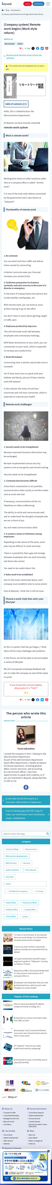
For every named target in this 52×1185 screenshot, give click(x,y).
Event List (32, 1144)
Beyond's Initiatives (13, 1148)
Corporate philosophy (11, 1115)
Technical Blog (12, 849)
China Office (11, 916)
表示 (25, 104)
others (20, 44)
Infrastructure (31, 849)
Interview (10, 877)
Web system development (17, 856)
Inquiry (27, 4)
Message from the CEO (11, 1118)
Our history (7, 1124)
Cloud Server (8, 1135)
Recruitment (10, 44)
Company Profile (9, 1112)
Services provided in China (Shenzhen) (38, 1125)
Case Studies (10, 1131)
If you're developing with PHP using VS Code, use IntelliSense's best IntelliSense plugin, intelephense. (25, 814)
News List (32, 1135)
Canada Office (30, 909)
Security (26, 863)
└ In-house (39, 891)
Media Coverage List (35, 1141)
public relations (12, 870)
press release (33, 1138)
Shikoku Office (12, 909)
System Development (36, 1115)
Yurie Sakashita (26, 748)
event (8, 883)
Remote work (12, 55)
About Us (8, 1109)
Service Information (38, 1109)
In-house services (34, 1118)
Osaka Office (11, 902)
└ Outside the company (17, 891)
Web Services (11, 863)
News (32, 1131)
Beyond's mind (9, 1121)
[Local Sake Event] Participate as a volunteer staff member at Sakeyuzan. (23, 800)
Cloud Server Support (36, 1112)
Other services (8, 1141)
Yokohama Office (30, 902)
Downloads (38, 4)
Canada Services (34, 1121)
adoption (23, 55)
